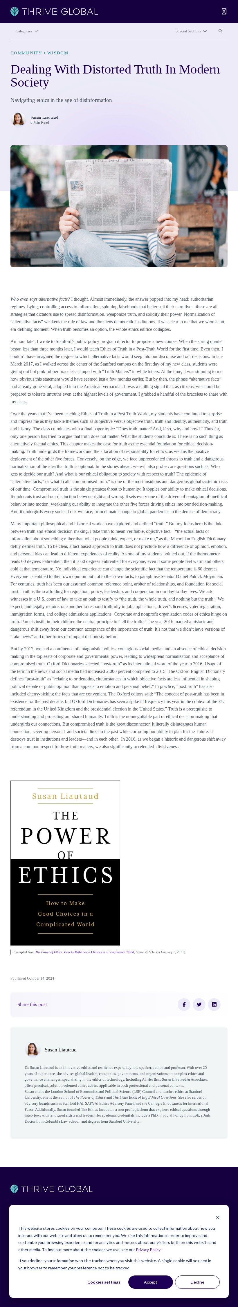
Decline (197, 1282)
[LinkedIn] (214, 1004)
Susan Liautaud (44, 117)
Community (26, 53)
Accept (150, 1282)
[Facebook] (184, 1004)
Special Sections (188, 31)
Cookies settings (103, 1282)
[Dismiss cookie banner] (218, 1217)
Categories (24, 31)
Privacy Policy (148, 1249)
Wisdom (57, 53)
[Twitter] (199, 1004)
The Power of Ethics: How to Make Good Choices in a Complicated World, (85, 952)
